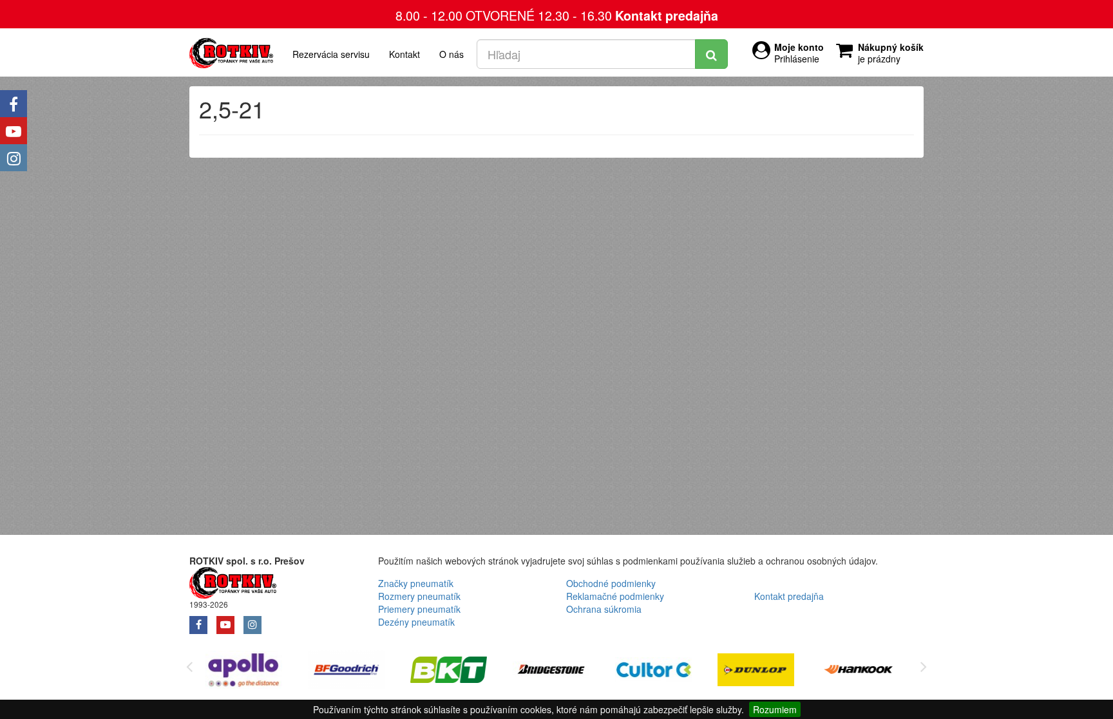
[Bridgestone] (551, 671)
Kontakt (404, 54)
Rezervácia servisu (331, 54)
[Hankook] (858, 671)
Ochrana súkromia (604, 608)
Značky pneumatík (415, 583)
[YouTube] (13, 130)
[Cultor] (653, 671)
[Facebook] (13, 103)
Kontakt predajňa (666, 15)
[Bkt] (448, 671)
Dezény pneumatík (416, 621)
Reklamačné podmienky (615, 596)
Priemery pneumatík (419, 608)
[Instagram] (13, 157)
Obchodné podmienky (611, 583)
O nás (451, 54)
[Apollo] (243, 671)
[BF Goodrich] (346, 671)
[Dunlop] (756, 671)
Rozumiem (775, 709)
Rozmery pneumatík (419, 596)
